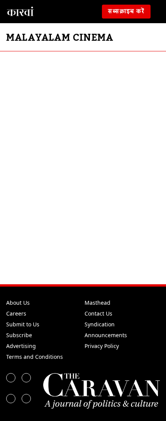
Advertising (21, 346)
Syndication (100, 324)
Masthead (97, 302)
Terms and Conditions (34, 356)
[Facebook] (10, 377)
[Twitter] (26, 377)
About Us (18, 302)
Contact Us (98, 313)
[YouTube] (26, 398)
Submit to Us (22, 324)
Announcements (106, 335)
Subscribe (19, 335)
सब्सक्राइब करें (126, 11)
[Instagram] (10, 398)
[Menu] (160, 12)
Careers (16, 313)
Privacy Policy (102, 346)
